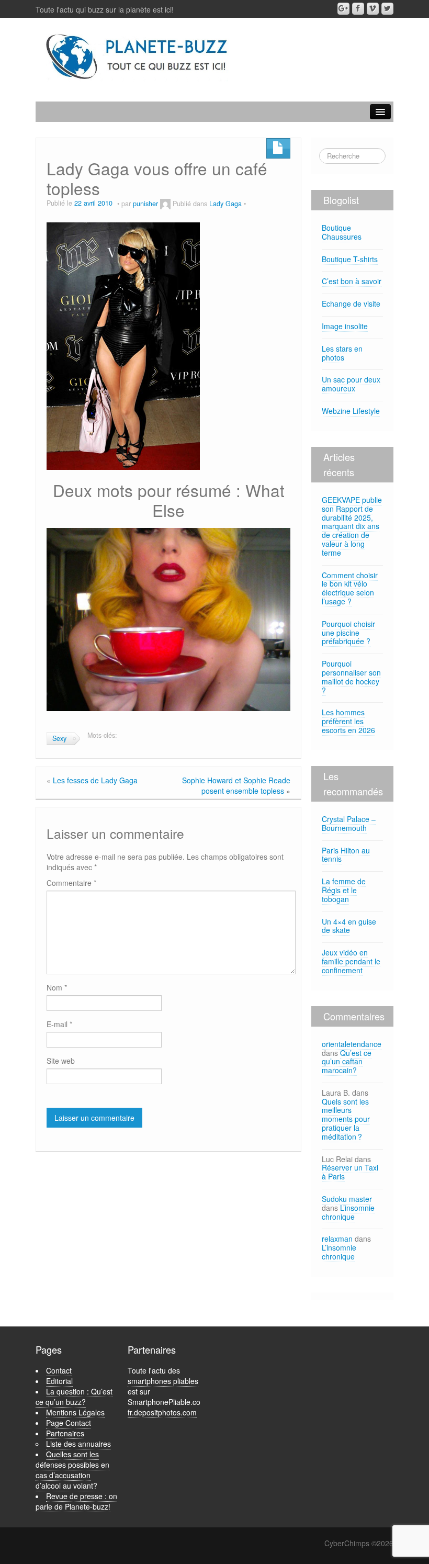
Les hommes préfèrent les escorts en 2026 (348, 721)
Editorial (59, 1381)
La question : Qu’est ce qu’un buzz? (74, 1396)
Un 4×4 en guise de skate (349, 926)
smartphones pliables (163, 1381)
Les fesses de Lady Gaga (95, 780)
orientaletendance (351, 1044)
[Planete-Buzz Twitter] (387, 9)
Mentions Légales (75, 1412)
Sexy (59, 738)
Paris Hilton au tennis (346, 854)
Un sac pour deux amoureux (351, 383)
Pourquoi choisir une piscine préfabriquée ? (348, 632)
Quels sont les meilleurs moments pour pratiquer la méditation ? (346, 1119)
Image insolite (345, 326)
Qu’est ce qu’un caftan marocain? (346, 1062)
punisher (145, 203)
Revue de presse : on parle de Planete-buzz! (76, 1501)
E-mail (59, 1024)
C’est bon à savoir (351, 281)
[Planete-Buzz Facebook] (358, 9)
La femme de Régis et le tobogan (344, 890)
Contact (59, 1370)
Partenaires (65, 1433)
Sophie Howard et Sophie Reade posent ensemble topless (236, 785)
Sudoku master (347, 1199)
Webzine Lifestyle (351, 411)
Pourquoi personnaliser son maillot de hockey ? (351, 676)
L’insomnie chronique (348, 1212)
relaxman (337, 1238)
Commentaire (71, 882)
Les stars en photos (342, 353)
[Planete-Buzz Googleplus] (343, 9)
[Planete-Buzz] (138, 57)
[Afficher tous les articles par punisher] (165, 203)
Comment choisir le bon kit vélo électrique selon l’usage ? (350, 588)
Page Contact (68, 1422)
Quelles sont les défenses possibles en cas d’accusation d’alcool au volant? (72, 1470)
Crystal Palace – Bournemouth (349, 823)
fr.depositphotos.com (162, 1412)
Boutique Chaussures (342, 232)
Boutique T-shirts (350, 259)
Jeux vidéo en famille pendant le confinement (351, 961)
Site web (61, 1060)
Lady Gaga (225, 203)
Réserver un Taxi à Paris (350, 1172)
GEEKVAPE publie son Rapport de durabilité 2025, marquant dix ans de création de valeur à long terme (352, 526)
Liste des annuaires (78, 1443)
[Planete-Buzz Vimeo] (373, 9)
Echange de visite (351, 303)
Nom (57, 987)
